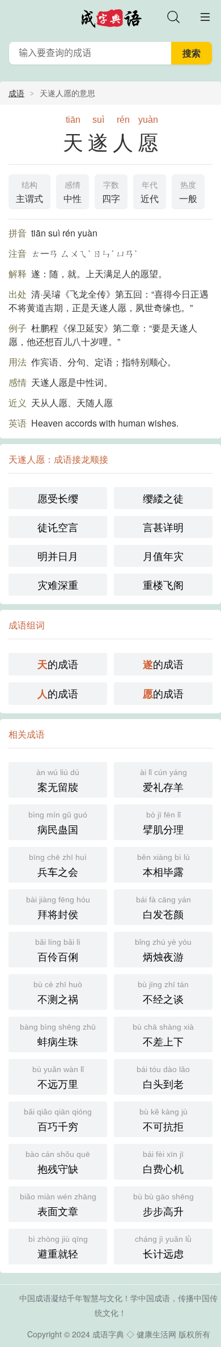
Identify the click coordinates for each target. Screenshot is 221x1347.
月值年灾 (163, 555)
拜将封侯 (58, 908)
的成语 (57, 664)
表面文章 (58, 1205)
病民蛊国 (57, 823)
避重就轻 (58, 1247)
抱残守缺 (58, 1163)
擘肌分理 (163, 823)
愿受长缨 (57, 497)
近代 (150, 192)
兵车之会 (58, 866)
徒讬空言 (57, 526)
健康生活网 (156, 1334)
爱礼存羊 (163, 781)
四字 (111, 192)
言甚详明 (163, 526)
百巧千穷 (58, 1120)
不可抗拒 (163, 1120)
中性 (72, 192)
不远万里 (58, 1078)
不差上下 (163, 1035)
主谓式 (29, 192)
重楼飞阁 (163, 584)
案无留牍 (57, 781)
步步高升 (163, 1205)
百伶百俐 (57, 950)
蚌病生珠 (58, 1035)
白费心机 (163, 1163)
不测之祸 (57, 993)
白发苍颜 (163, 908)
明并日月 (57, 555)
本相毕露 (163, 866)
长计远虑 (163, 1247)
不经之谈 (163, 993)
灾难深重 (57, 584)
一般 (188, 192)
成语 (16, 93)
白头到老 (163, 1078)
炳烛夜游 (163, 950)
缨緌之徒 (163, 497)
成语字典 (108, 1334)
